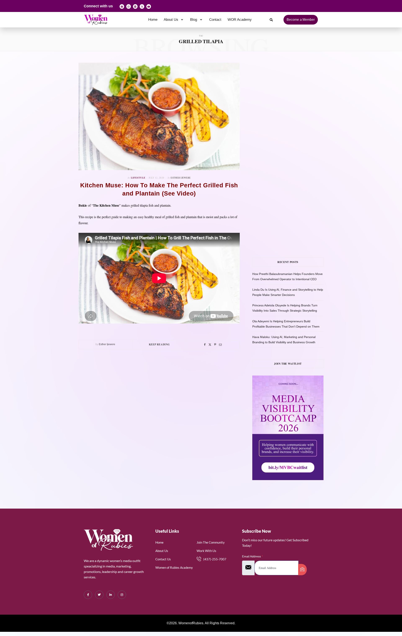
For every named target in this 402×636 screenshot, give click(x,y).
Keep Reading (159, 344)
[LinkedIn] (110, 595)
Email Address (252, 556)
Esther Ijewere (181, 177)
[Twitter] (210, 344)
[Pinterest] (215, 344)
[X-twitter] (142, 6)
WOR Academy (240, 20)
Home (152, 20)
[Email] (220, 344)
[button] (174, 20)
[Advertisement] (294, 104)
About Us (171, 20)
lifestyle (138, 177)
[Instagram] (128, 6)
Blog (193, 20)
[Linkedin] (135, 6)
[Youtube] (148, 6)
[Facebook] (122, 6)
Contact (215, 20)
